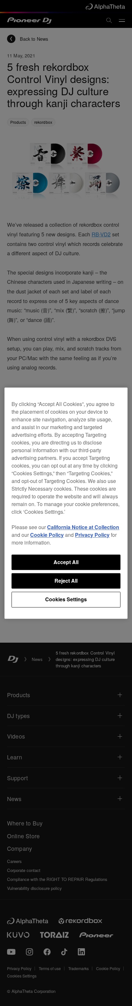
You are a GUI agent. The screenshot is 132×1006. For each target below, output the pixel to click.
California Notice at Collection (83, 527)
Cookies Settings (66, 599)
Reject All (66, 580)
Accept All (66, 562)
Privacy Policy (92, 534)
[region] (65, 503)
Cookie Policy (47, 534)
